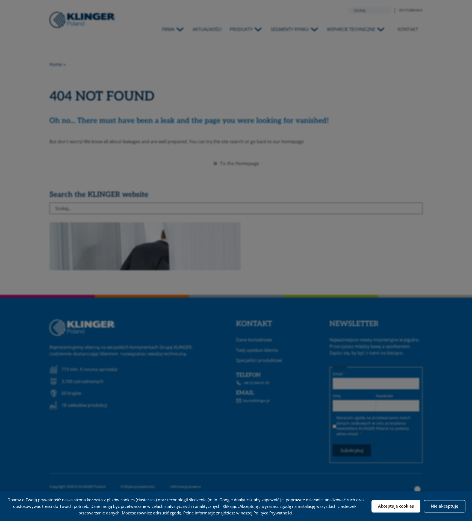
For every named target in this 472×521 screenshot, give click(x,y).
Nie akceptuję (444, 506)
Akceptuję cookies (396, 506)
